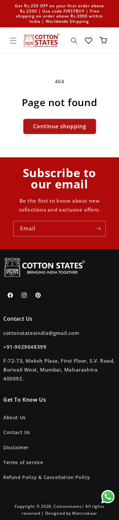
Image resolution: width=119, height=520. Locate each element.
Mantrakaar (84, 513)
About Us (14, 417)
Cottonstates (67, 506)
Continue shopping (59, 126)
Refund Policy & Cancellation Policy (46, 477)
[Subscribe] (98, 228)
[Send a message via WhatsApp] (108, 496)
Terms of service (23, 462)
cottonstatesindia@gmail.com (41, 333)
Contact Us (16, 432)
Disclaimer (16, 447)
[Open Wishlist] (88, 40)
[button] (13, 40)
